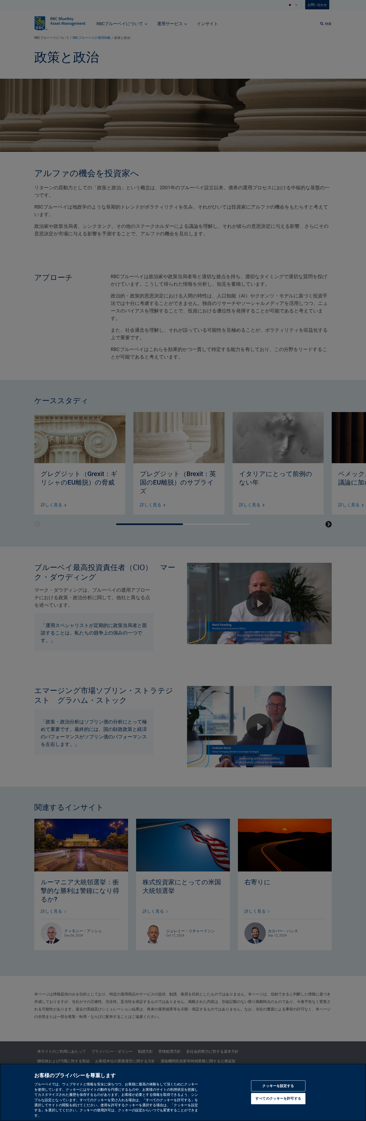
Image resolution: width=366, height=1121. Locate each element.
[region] (183, 1092)
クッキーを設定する (278, 1086)
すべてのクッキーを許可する (278, 1099)
